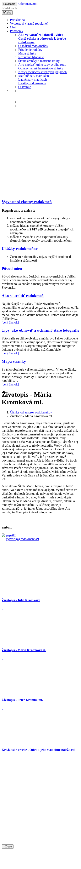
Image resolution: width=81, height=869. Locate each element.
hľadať (7, 12)
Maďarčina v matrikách (33, 76)
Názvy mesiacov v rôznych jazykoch (42, 72)
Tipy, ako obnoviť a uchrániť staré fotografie (40, 330)
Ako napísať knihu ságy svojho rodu (42, 64)
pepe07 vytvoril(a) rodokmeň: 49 (22, 537)
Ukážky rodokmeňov (32, 83)
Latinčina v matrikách (32, 79)
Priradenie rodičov (30, 49)
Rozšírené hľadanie (31, 57)
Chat (13, 27)
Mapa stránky (27, 53)
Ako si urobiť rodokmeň (23, 295)
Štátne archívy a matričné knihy (39, 61)
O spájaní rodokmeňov (33, 46)
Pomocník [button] (16, 31)
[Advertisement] (40, 155)
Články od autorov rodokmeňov (31, 412)
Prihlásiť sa (17, 20)
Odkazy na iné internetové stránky (40, 68)
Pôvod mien (12, 268)
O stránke (24, 87)
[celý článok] (10, 322)
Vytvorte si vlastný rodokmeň (29, 23)
